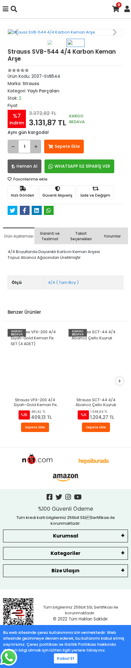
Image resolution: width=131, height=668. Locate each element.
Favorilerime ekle (30, 179)
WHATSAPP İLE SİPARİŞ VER (82, 166)
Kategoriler (65, 553)
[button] (16, 32)
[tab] (18, 235)
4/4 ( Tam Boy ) (63, 282)
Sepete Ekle (67, 146)
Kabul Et (65, 658)
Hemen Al (26, 166)
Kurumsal (65, 535)
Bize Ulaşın (65, 570)
